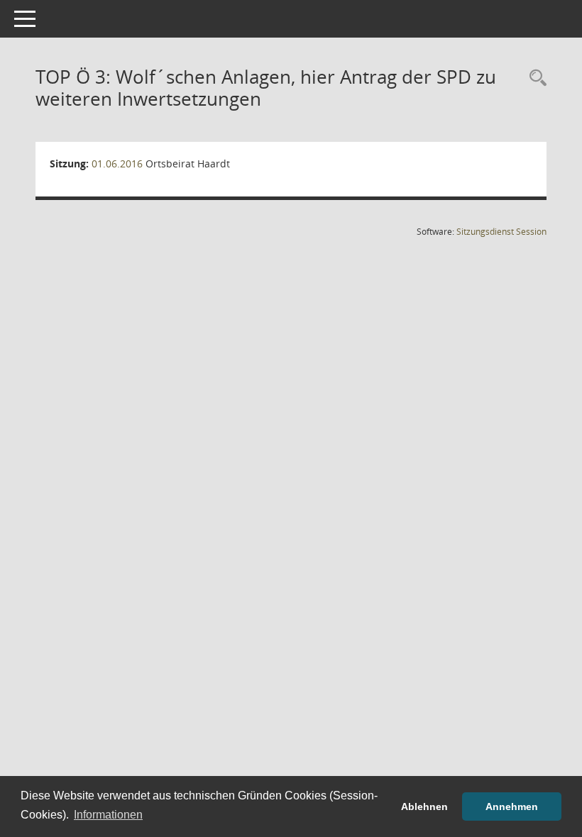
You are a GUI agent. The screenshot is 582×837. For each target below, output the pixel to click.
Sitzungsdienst (501, 232)
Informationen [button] (108, 815)
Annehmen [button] (511, 806)
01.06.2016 (117, 163)
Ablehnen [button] (424, 806)
